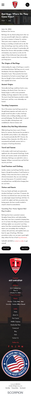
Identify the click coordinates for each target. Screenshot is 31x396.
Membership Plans (15, 325)
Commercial (15, 328)
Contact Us (15, 338)
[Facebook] (9, 346)
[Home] (15, 4)
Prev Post (6, 248)
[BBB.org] (15, 346)
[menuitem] (8, 388)
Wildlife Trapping (15, 321)
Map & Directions (15, 295)
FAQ (15, 334)
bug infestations (22, 237)
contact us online (19, 241)
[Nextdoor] (19, 346)
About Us (15, 315)
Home (15, 312)
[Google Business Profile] (22, 346)
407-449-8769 (15, 280)
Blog (15, 331)
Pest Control (15, 318)
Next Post (25, 248)
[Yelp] (12, 346)
